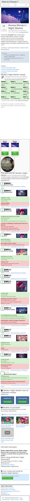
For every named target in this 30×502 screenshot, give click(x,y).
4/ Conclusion (4, 72)
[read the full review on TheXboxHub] (19, 351)
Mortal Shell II (7, 494)
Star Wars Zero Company (9, 489)
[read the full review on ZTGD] (17, 246)
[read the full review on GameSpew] (19, 278)
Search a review (14, 499)
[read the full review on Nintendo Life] (19, 231)
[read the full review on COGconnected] (20, 206)
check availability (7, 402)
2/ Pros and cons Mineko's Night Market (10, 69)
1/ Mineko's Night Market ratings (8, 67)
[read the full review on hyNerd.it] (18, 332)
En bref (5, 53)
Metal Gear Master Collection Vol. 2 (12, 491)
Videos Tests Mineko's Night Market (15, 414)
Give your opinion (7, 478)
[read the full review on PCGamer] (18, 272)
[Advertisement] (15, 123)
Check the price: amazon (7, 464)
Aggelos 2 (5, 492)
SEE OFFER (5, 153)
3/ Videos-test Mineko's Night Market (9, 71)
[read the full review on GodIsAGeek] (19, 305)
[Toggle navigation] (26, 4)
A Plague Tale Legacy (9, 487)
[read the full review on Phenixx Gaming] (20, 267)
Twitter (21, 499)
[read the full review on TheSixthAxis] (19, 370)
